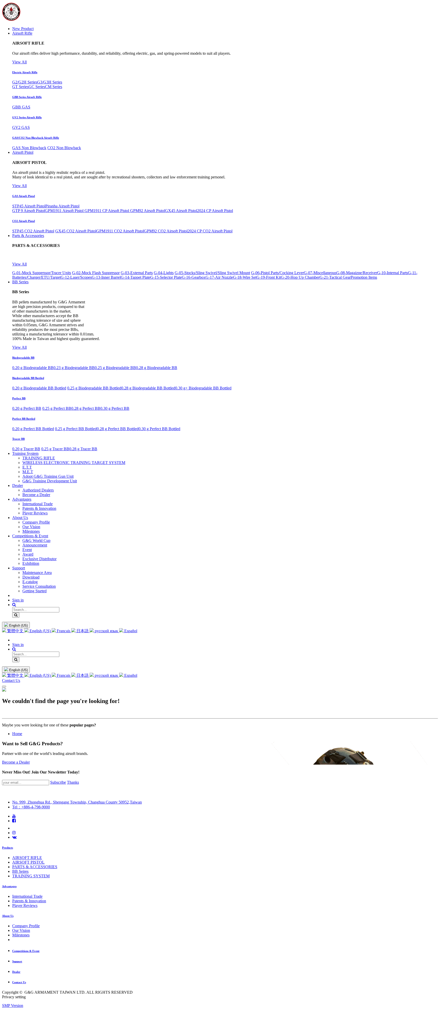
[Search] (15, 615)
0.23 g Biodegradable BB (74, 368)
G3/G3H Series (49, 82)
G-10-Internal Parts (392, 273)
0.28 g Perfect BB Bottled (118, 429)
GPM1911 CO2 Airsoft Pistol (120, 231)
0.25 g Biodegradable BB (115, 368)
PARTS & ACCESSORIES (34, 867)
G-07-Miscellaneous (320, 273)
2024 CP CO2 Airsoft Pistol (210, 231)
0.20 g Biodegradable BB (32, 368)
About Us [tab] (7, 915)
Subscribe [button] (58, 782)
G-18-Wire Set (244, 277)
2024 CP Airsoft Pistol (215, 210)
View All (19, 62)
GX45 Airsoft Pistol (181, 210)
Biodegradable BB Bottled (28, 378)
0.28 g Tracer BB (83, 449)
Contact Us (11, 680)
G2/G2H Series (24, 82)
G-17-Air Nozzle (219, 277)
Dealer (16, 971)
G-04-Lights (164, 273)
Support (17, 961)
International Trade (27, 896)
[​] (14, 816)
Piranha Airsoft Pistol (62, 206)
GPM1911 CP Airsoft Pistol (107, 210)
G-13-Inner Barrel (106, 277)
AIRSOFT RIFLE (27, 857)
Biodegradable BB (23, 357)
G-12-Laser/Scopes (76, 277)
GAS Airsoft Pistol (23, 196)
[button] (14, 604)
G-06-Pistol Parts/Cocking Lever (277, 273)
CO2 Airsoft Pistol (23, 220)
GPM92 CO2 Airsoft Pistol (166, 231)
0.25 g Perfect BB (56, 408)
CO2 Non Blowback (64, 148)
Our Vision (21, 930)
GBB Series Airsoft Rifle (27, 97)
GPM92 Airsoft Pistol (147, 210)
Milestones (21, 935)
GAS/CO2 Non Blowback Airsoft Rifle (35, 137)
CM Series (53, 87)
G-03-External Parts (137, 273)
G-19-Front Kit (268, 277)
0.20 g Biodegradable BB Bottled (39, 388)
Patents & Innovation (29, 901)
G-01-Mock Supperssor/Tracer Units (41, 273)
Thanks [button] (73, 782)
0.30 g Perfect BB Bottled (159, 429)
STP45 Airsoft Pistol (28, 206)
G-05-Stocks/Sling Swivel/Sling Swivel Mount (212, 273)
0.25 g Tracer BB (55, 449)
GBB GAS (21, 107)
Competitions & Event (25, 950)
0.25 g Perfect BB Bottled (76, 429)
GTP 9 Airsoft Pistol (28, 210)
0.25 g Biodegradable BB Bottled (94, 388)
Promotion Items (364, 277)
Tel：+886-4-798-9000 (31, 807)
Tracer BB (18, 438)
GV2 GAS (21, 127)
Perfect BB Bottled (23, 418)
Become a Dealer (16, 762)
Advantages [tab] (9, 886)
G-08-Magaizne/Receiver (356, 273)
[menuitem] (23, 28)
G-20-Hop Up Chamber (300, 277)
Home (17, 734)
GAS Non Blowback (29, 148)
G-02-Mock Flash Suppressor (96, 273)
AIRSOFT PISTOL (28, 862)
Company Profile (26, 926)
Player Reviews (24, 905)
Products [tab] (7, 847)
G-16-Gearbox (193, 277)
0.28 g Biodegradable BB (156, 368)
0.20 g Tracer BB (26, 449)
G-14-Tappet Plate (135, 277)
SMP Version (12, 1005)
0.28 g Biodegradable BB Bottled (148, 388)
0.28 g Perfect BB (85, 408)
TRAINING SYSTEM (31, 876)
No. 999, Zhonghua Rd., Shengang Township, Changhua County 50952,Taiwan (77, 802)
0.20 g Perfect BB (26, 408)
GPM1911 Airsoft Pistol (65, 210)
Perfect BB (18, 398)
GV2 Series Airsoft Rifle (27, 117)
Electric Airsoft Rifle (24, 72)
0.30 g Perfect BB (114, 408)
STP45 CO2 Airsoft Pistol (33, 231)
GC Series (37, 87)
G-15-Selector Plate (166, 277)
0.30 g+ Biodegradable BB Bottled (203, 388)
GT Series (20, 87)
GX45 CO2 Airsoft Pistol (75, 231)
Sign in (18, 600)
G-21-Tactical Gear (335, 277)
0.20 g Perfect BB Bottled (33, 429)
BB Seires (20, 871)
